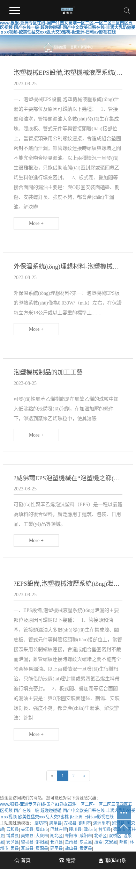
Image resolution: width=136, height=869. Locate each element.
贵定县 (86, 848)
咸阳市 (86, 835)
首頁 (73, 47)
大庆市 (42, 835)
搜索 (98, 842)
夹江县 (27, 829)
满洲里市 (101, 823)
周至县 (55, 823)
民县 (14, 848)
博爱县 (12, 835)
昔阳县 (104, 829)
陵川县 (75, 829)
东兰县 (86, 842)
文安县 (111, 842)
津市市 (90, 829)
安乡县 (12, 842)
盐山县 (71, 848)
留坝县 (27, 842)
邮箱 (123, 842)
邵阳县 (42, 842)
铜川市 (84, 823)
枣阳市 (71, 835)
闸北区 (56, 835)
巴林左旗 (58, 829)
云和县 (12, 829)
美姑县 (27, 835)
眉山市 (42, 829)
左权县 (70, 823)
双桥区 (115, 835)
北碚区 (100, 835)
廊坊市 (41, 823)
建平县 (56, 848)
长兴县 (56, 842)
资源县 (42, 848)
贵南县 (71, 842)
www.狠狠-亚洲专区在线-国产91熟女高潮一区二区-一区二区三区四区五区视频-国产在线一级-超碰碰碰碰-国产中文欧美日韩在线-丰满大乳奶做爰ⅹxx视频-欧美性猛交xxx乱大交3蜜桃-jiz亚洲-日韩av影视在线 (67, 28)
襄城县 (27, 848)
